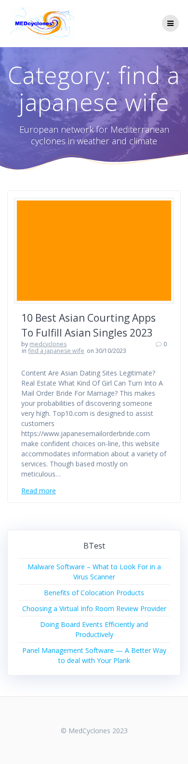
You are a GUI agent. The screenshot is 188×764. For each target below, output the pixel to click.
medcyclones (48, 344)
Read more (38, 490)
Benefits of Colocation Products (94, 592)
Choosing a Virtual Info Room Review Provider (94, 608)
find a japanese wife (56, 351)
